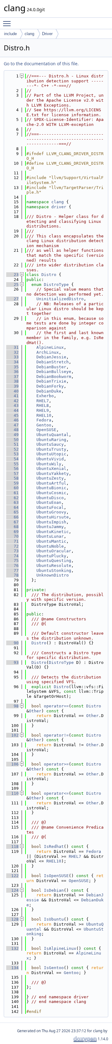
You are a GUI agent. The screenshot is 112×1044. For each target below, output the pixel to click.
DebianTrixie (51, 381)
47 (12, 425)
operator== (56, 706)
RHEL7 (42, 400)
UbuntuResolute (53, 565)
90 (12, 643)
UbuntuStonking (53, 570)
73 (12, 551)
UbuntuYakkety (52, 473)
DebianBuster (51, 367)
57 (12, 473)
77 (12, 570)
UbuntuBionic (51, 487)
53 (12, 454)
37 (12, 376)
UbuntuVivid (50, 459)
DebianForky (50, 386)
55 (12, 464)
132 (12, 948)
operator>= (56, 764)
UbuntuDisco (50, 497)
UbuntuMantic (51, 541)
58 (12, 478)
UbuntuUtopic (51, 454)
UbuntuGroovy (51, 512)
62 (12, 497)
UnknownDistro (52, 575)
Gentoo (43, 425)
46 (12, 420)
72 (12, 546)
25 (12, 284)
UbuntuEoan (48, 502)
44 (12, 410)
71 (12, 541)
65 (12, 512)
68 (12, 526)
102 (12, 735)
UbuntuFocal (50, 507)
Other (35, 711)
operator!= (56, 735)
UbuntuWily (48, 464)
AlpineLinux (50, 347)
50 (12, 439)
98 (12, 706)
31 (12, 347)
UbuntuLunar (50, 536)
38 (12, 381)
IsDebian (54, 890)
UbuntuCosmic (51, 492)
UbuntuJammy (50, 526)
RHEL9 (42, 410)
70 (12, 536)
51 (12, 444)
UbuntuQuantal (52, 434)
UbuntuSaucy (50, 444)
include (10, 33)
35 (12, 367)
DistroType (56, 284)
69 (12, 531)
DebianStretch (52, 362)
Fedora (43, 420)
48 (12, 429)
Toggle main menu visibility (8, 23)
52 (12, 449)
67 (12, 522)
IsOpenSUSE (56, 875)
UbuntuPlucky (51, 556)
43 (12, 405)
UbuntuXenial (51, 468)
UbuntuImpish (51, 522)
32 (12, 352)
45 (12, 415)
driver (58, 207)
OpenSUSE (46, 429)
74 (12, 556)
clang (29, 33)
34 (12, 362)
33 (12, 357)
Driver (47, 33)
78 (12, 575)
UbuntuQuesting (53, 560)
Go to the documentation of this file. (41, 64)
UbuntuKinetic (52, 531)
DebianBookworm (53, 376)
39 (12, 386)
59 (12, 483)
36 (12, 371)
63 (12, 502)
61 (12, 492)
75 (12, 560)
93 (12, 662)
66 (12, 517)
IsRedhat (54, 846)
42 (12, 400)
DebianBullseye (53, 371)
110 (12, 793)
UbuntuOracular (53, 551)
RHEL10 (43, 415)
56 (12, 468)
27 (12, 299)
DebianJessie (51, 357)
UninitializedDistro (60, 299)
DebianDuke (48, 391)
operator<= (56, 793)
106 (12, 764)
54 (12, 459)
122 (12, 875)
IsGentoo (54, 967)
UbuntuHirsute (52, 517)
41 (12, 395)
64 (12, 507)
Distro (48, 274)
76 (12, 565)
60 (12, 487)
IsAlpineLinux (60, 948)
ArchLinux (47, 352)
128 (12, 919)
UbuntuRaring (51, 439)
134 (12, 967)
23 (12, 274)
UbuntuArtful (51, 483)
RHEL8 (42, 405)
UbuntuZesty (50, 478)
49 (12, 434)
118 (12, 846)
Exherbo (45, 395)
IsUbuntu (54, 919)
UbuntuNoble (50, 546)
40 (12, 391)
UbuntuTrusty (51, 449)
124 (12, 890)
